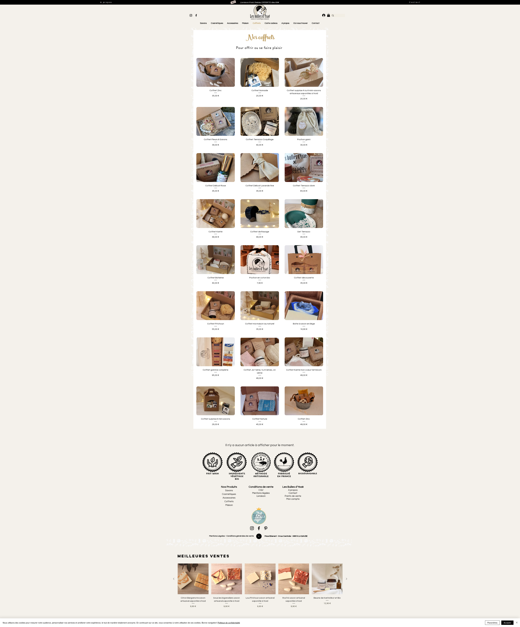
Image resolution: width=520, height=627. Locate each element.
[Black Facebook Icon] (196, 15)
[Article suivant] (346, 578)
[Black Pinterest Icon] (265, 528)
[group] (260, 589)
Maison (229, 505)
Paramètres (492, 622)
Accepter (507, 622)
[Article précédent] (173, 578)
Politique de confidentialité (229, 622)
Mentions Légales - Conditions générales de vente (231, 536)
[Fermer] (516, 623)
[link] (328, 15)
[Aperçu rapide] (215, 72)
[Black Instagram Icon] (191, 15)
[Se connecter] (323, 15)
